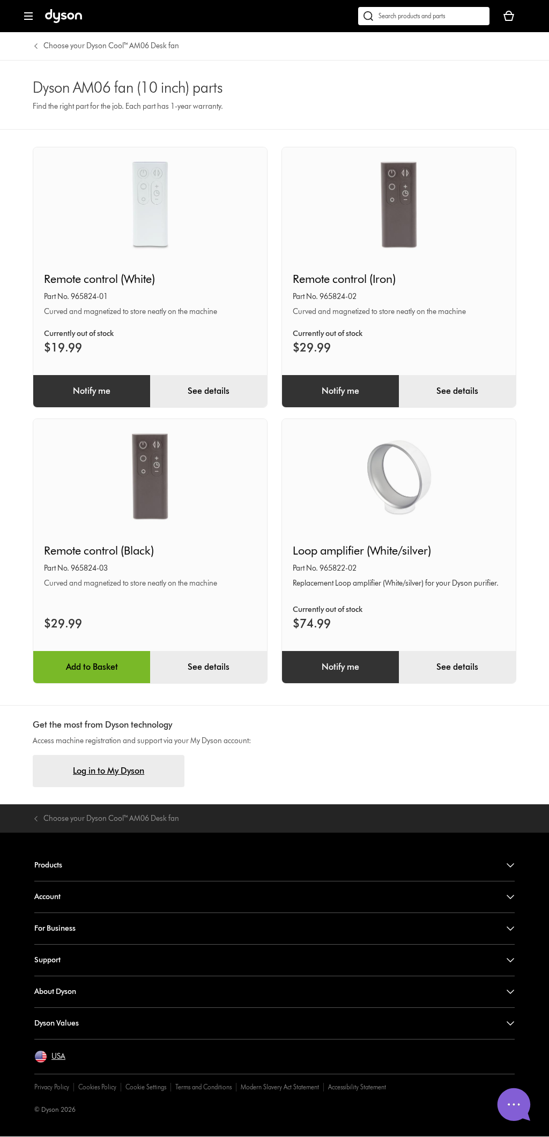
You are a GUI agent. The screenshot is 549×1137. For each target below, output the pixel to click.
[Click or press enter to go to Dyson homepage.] (63, 20)
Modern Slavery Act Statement (280, 1087)
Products (48, 865)
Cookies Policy (97, 1087)
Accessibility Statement (357, 1087)
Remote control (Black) (99, 550)
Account (47, 896)
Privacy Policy (51, 1087)
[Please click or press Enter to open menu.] (28, 16)
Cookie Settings (145, 1087)
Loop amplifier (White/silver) (362, 550)
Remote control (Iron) (344, 279)
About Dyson (55, 991)
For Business (55, 928)
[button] (49, 1056)
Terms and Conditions (203, 1087)
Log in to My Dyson (108, 771)
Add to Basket (92, 667)
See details (208, 391)
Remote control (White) (99, 279)
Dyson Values (56, 1023)
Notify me (91, 391)
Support (47, 959)
